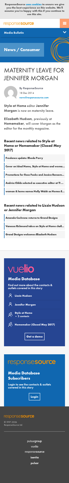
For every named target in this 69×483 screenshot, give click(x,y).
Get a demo (34, 336)
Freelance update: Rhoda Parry (24, 158)
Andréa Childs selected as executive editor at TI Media (37, 183)
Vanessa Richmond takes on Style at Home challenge (36, 226)
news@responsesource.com (34, 97)
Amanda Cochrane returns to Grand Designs (32, 218)
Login (34, 397)
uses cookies (34, 4)
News (10, 49)
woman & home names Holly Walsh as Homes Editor (37, 191)
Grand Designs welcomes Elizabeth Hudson (31, 234)
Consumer (30, 49)
